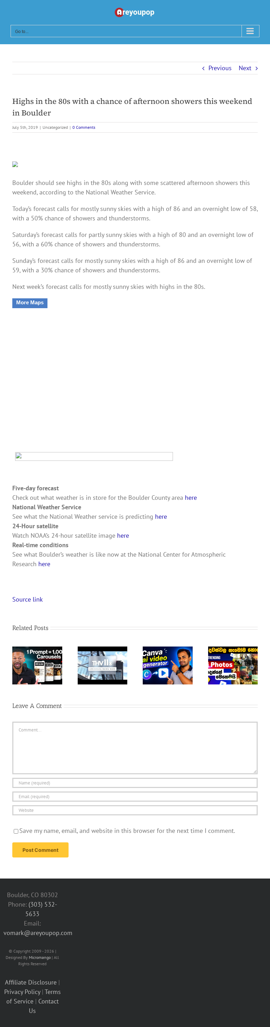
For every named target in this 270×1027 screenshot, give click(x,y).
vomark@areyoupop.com (38, 933)
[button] (17, 665)
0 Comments (83, 127)
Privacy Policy (22, 992)
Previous (220, 68)
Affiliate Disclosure (31, 982)
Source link (27, 599)
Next (245, 68)
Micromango (40, 957)
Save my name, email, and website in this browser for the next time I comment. (127, 831)
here (191, 497)
